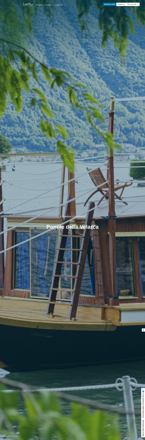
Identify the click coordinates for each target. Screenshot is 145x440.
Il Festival (39, 5)
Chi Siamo (48, 5)
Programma (121, 4)
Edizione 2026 (110, 4)
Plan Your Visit (131, 4)
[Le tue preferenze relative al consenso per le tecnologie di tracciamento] (143, 330)
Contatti (57, 5)
